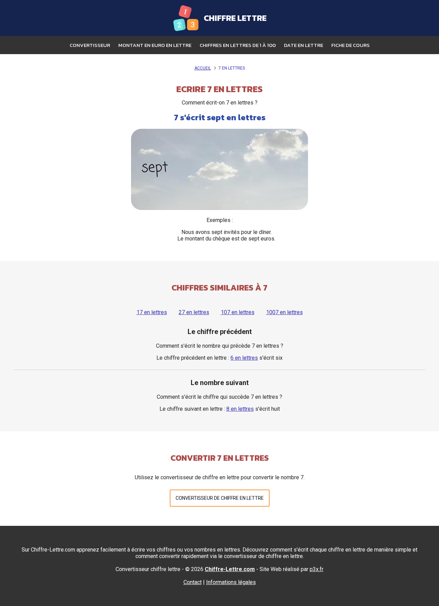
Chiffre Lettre (235, 18)
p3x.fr (316, 569)
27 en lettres (194, 312)
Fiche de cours (350, 45)
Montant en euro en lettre (154, 45)
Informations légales (231, 582)
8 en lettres (240, 409)
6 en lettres (244, 358)
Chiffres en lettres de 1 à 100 (238, 45)
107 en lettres (237, 312)
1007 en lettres (284, 312)
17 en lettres (152, 312)
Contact (192, 582)
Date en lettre (303, 45)
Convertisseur (90, 45)
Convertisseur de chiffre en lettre (220, 498)
